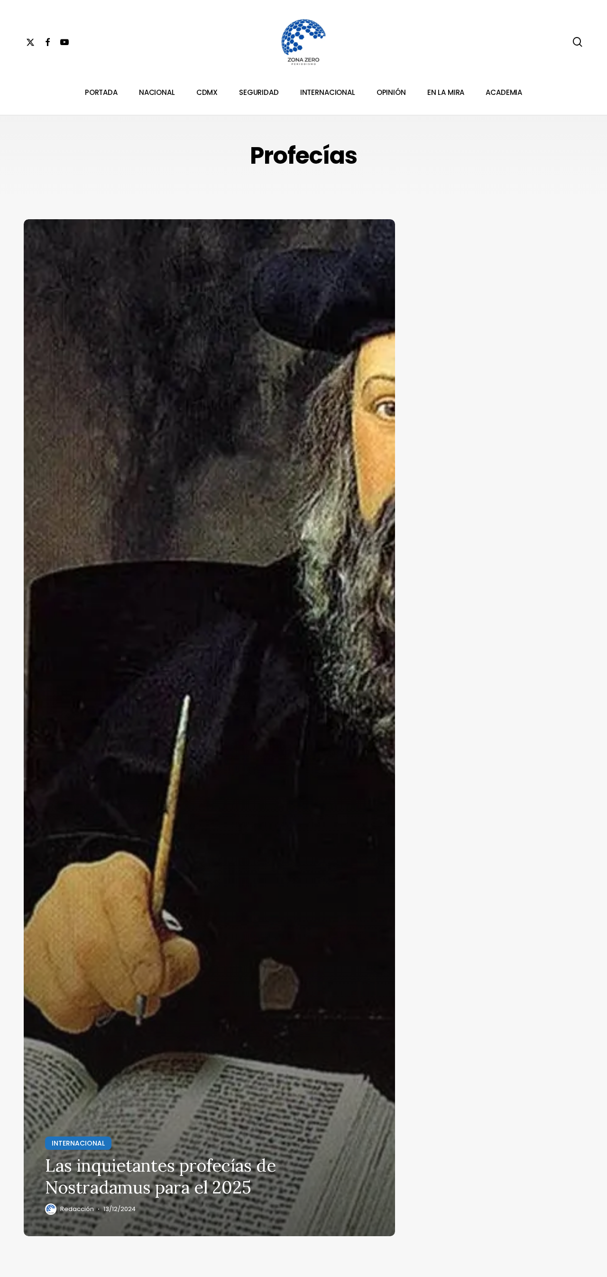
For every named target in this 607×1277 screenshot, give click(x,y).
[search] (577, 42)
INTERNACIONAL (78, 1143)
